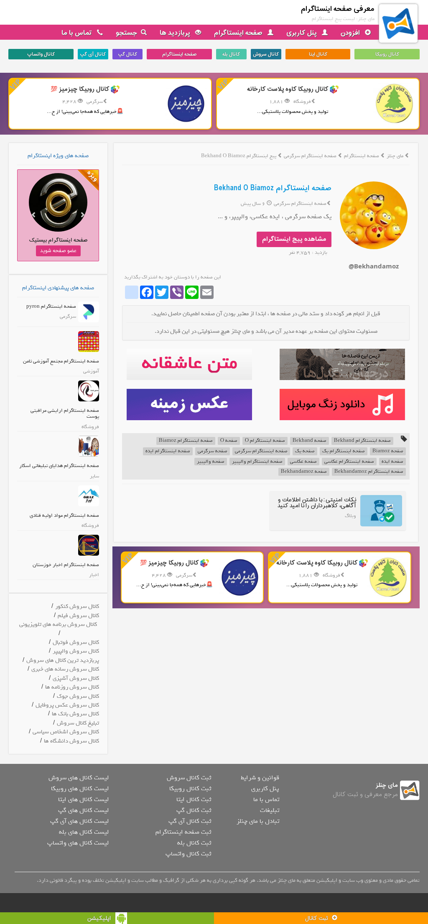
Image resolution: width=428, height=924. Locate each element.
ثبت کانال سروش (189, 778)
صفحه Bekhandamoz (304, 472)
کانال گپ (127, 54)
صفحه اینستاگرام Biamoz (186, 441)
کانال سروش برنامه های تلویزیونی (58, 624)
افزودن (351, 33)
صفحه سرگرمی (212, 451)
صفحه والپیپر (210, 462)
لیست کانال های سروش (78, 778)
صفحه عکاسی (303, 462)
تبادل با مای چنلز (258, 821)
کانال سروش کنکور (77, 606)
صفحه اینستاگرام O (265, 441)
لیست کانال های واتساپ (78, 843)
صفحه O (228, 441)
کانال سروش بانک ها (75, 714)
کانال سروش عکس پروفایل (67, 705)
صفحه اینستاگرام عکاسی (349, 462)
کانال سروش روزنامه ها (72, 687)
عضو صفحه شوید (58, 251)
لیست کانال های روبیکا (80, 789)
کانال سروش (266, 54)
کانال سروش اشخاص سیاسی (66, 732)
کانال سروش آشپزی (76, 678)
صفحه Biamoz (387, 451)
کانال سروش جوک (78, 696)
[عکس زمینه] (189, 404)
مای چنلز (395, 156)
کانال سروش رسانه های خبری (65, 669)
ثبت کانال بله (194, 843)
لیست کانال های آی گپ (79, 821)
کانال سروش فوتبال (76, 642)
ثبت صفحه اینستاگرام (183, 832)
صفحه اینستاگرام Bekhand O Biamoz (272, 188)
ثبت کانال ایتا (193, 799)
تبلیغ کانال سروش (78, 723)
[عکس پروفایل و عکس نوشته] (342, 364)
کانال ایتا (318, 54)
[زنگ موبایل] (342, 404)
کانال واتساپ (41, 54)
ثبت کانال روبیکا (190, 789)
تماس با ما (77, 33)
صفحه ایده (392, 462)
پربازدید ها (176, 33)
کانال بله (231, 54)
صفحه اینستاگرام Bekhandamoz (368, 472)
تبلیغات (269, 810)
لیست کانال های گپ (83, 810)
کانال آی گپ (93, 54)
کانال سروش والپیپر (76, 651)
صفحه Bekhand (309, 441)
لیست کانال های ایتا (83, 799)
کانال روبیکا (387, 54)
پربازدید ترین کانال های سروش (62, 660)
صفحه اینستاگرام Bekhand (362, 441)
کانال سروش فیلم (78, 615)
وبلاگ (350, 516)
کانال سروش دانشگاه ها (71, 741)
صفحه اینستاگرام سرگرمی (311, 156)
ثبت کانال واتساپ (188, 854)
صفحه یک (305, 451)
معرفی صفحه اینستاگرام (337, 9)
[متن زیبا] (189, 364)
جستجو (127, 33)
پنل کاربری (302, 33)
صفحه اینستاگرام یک (343, 451)
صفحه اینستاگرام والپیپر (257, 462)
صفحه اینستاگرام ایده (167, 451)
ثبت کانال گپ (193, 810)
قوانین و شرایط (260, 778)
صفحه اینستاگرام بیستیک (58, 240)
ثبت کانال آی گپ (189, 821)
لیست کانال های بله (84, 832)
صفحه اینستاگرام (239, 33)
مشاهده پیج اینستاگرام (294, 239)
